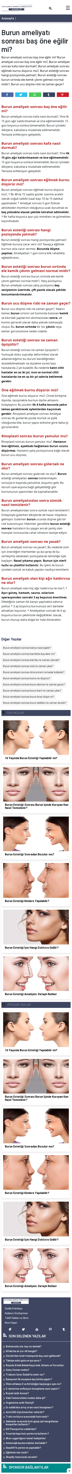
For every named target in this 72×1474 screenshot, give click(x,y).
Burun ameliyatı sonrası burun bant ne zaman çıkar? (32, 690)
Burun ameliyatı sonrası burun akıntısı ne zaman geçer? (34, 684)
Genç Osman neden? (17, 1369)
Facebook (7, 94)
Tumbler (49, 94)
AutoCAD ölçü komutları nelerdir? (25, 1412)
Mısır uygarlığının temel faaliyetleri (26, 1438)
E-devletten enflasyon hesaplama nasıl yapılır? (33, 1388)
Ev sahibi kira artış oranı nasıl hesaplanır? (29, 1407)
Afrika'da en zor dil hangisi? (21, 1351)
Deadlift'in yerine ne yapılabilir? (23, 1447)
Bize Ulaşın (11, 1322)
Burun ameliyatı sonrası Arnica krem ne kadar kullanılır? (33, 672)
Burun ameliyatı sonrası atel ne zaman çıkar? (28, 666)
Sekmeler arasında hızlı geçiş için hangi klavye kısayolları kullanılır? (32, 1423)
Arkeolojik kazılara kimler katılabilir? (26, 1443)
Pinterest (63, 94)
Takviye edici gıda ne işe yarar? (23, 1360)
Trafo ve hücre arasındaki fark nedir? (27, 1416)
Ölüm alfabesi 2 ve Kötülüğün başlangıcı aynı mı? (33, 1384)
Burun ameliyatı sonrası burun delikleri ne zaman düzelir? (34, 702)
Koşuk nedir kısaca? (17, 1393)
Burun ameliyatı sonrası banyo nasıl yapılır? (27, 647)
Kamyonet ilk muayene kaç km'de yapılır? (29, 1379)
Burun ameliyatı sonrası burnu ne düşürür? (26, 678)
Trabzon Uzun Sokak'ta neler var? (25, 1374)
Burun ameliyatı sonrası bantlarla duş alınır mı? (29, 654)
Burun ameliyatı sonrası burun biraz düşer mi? (28, 696)
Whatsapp (35, 94)
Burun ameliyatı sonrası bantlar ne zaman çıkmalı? (31, 660)
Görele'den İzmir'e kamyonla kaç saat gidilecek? (33, 1356)
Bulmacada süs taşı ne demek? (23, 1346)
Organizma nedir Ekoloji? (20, 1402)
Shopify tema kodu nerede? (21, 1457)
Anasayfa (8, 18)
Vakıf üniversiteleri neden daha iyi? (25, 1398)
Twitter (21, 94)
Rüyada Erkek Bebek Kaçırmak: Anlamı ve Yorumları (35, 1365)
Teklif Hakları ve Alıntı (16, 1318)
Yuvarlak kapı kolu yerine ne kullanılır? (27, 1433)
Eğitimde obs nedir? (17, 1452)
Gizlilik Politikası (13, 1308)
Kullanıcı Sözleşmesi (16, 1313)
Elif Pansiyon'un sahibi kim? (21, 1429)
